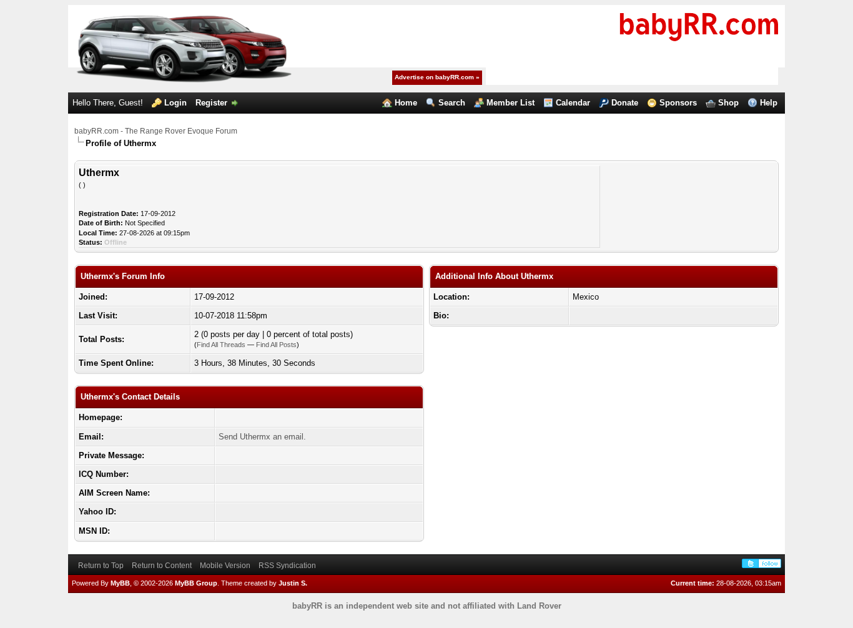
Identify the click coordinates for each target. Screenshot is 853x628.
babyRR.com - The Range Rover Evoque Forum (155, 131)
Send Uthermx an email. (262, 436)
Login (175, 102)
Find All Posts (276, 344)
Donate (624, 102)
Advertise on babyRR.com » (437, 77)
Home (406, 102)
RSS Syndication (287, 565)
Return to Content (162, 565)
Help (768, 102)
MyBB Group (196, 583)
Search (451, 102)
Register (211, 102)
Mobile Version (225, 565)
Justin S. (293, 583)
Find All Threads (221, 344)
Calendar (573, 102)
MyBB (120, 583)
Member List (510, 102)
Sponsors (678, 102)
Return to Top (101, 565)
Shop (728, 102)
